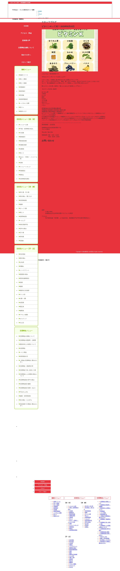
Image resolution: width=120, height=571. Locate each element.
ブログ (40, 14)
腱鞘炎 (22, 310)
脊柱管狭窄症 (24, 224)
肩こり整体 (23, 79)
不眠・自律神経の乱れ (26, 128)
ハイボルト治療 (24, 103)
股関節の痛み (24, 274)
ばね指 (22, 262)
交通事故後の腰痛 (25, 384)
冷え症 (22, 322)
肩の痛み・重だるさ (26, 196)
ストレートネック (25, 166)
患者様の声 (26, 40)
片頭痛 (22, 132)
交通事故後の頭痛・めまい (28, 388)
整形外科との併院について (28, 344)
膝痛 (21, 286)
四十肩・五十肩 (24, 192)
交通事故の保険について (27, 336)
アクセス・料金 (26, 33)
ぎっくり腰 (23, 208)
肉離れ (22, 266)
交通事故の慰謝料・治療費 (28, 340)
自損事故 (22, 348)
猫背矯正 (22, 91)
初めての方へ (26, 55)
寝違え (22, 174)
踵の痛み (22, 258)
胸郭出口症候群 (24, 290)
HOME (40, 11)
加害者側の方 (24, 356)
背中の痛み (23, 228)
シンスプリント (24, 270)
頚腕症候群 (23, 145)
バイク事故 (23, 352)
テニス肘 (22, 294)
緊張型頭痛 (23, 141)
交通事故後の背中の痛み (27, 380)
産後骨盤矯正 (24, 99)
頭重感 (22, 149)
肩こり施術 (23, 83)
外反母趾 (22, 254)
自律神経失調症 (24, 178)
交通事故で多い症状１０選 (28, 370)
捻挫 (21, 282)
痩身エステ (23, 111)
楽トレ (22, 107)
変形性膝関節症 (24, 278)
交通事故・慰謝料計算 (26, 366)
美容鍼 (22, 95)
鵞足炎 (22, 306)
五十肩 (22, 232)
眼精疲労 (22, 137)
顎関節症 (22, 170)
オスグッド (23, 318)
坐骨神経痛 (23, 200)
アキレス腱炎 (24, 314)
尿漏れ (22, 240)
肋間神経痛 (23, 216)
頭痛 (21, 162)
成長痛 (22, 302)
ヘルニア (22, 220)
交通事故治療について (26, 47)
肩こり (22, 212)
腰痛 (21, 204)
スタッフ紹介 (26, 62)
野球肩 (22, 236)
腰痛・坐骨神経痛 (25, 396)
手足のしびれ (24, 392)
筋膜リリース (24, 75)
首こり (22, 153)
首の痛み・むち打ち (26, 400)
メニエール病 (24, 124)
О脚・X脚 (23, 298)
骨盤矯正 (22, 87)
